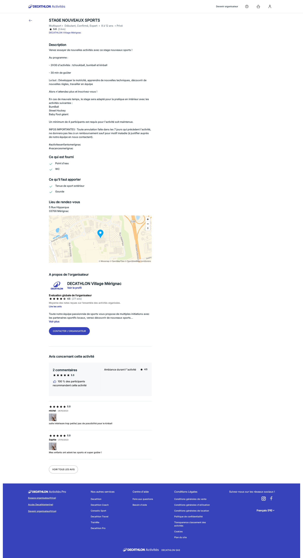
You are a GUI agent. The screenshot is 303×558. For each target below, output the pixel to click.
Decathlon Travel (99, 516)
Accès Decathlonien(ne (40, 504)
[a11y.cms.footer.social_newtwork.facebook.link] (271, 498)
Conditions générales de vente (190, 499)
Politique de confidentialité (188, 516)
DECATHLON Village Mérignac (65, 32)
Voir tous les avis (63, 469)
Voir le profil (74, 287)
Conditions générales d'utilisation (192, 504)
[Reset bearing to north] (148, 228)
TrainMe (95, 522)
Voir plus (54, 321)
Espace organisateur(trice (41, 498)
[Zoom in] (148, 219)
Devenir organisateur (227, 6)
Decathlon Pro (98, 528)
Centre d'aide (141, 491)
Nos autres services (103, 491)
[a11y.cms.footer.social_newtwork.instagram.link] (263, 498)
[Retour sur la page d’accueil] (46, 6)
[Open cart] (258, 6)
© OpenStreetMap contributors (138, 261)
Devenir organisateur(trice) (42, 511)
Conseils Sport (98, 510)
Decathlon (96, 499)
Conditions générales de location (191, 510)
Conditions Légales (185, 491)
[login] (270, 6)
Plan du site (180, 537)
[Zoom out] (148, 224)
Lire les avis (55, 306)
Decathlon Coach (100, 504)
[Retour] (30, 20)
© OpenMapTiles (117, 261)
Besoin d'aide (140, 504)
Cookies (178, 531)
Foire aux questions (143, 499)
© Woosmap (104, 261)
